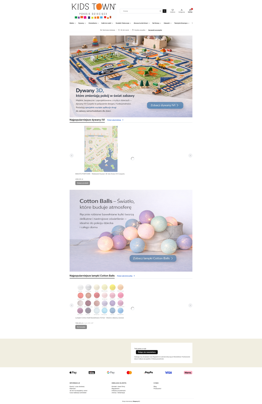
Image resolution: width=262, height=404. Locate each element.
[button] (164, 11)
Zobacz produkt (82, 183)
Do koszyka (81, 327)
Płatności (73, 388)
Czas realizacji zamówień (78, 392)
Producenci (157, 388)
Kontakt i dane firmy (118, 386)
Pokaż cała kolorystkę (124, 276)
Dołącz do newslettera (147, 352)
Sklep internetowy (130, 401)
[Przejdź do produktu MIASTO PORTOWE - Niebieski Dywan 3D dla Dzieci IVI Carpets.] (100, 149)
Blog (155, 386)
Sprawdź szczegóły (155, 30)
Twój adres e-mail (140, 348)
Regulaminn (115, 388)
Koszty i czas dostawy (77, 386)
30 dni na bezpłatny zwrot (78, 390)
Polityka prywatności (119, 390)
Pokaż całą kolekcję (114, 120)
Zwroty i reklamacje (118, 392)
